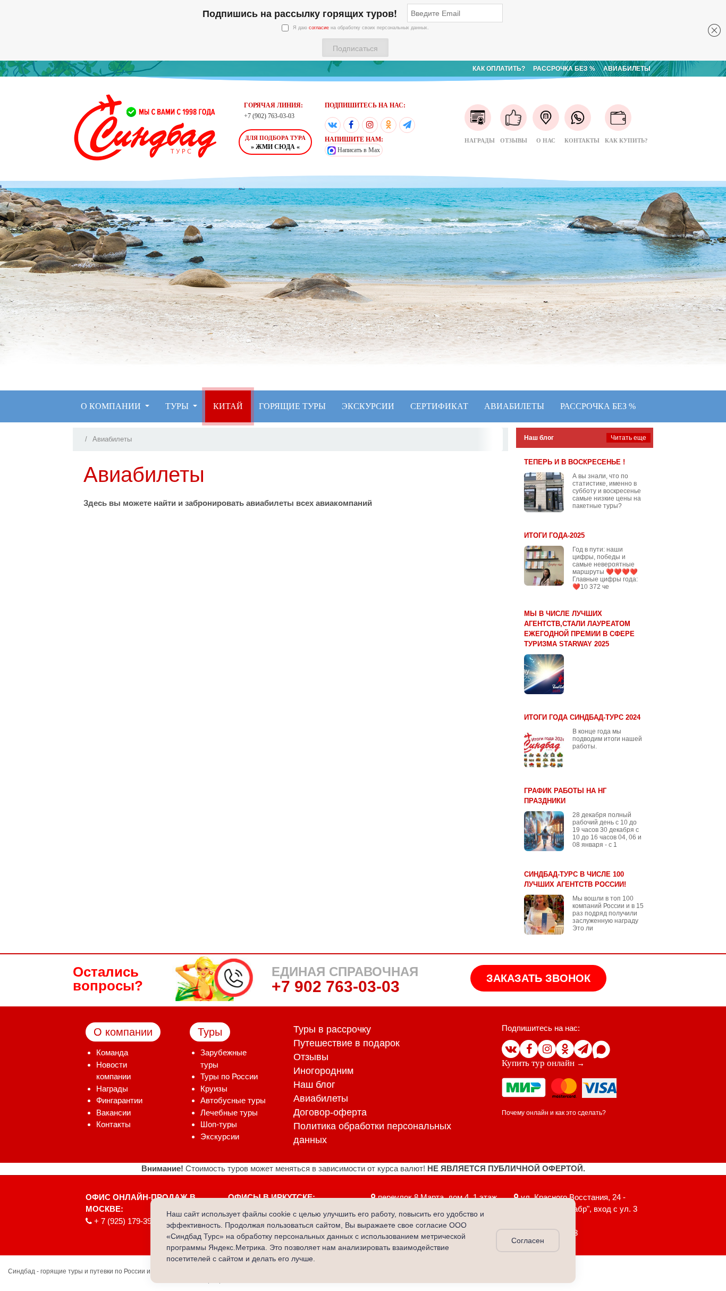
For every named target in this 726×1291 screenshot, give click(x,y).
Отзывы (513, 140)
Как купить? (626, 140)
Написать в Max (358, 150)
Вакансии (113, 1112)
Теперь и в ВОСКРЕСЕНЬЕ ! (574, 462)
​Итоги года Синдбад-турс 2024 (582, 717)
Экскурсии (219, 1136)
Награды (480, 140)
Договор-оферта (330, 1112)
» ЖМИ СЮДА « (275, 143)
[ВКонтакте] (333, 125)
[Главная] (81, 439)
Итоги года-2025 (554, 535)
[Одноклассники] (388, 125)
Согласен (527, 1240)
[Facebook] (351, 125)
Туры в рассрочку (332, 1029)
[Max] (601, 1049)
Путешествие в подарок (346, 1043)
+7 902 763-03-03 (336, 986)
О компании (123, 1032)
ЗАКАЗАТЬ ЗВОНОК (538, 978)
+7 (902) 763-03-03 (269, 116)
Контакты (582, 140)
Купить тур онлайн (538, 1063)
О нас (545, 140)
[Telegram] (407, 125)
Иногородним (323, 1070)
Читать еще (628, 438)
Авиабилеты (320, 1098)
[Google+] (370, 125)
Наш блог (314, 1084)
